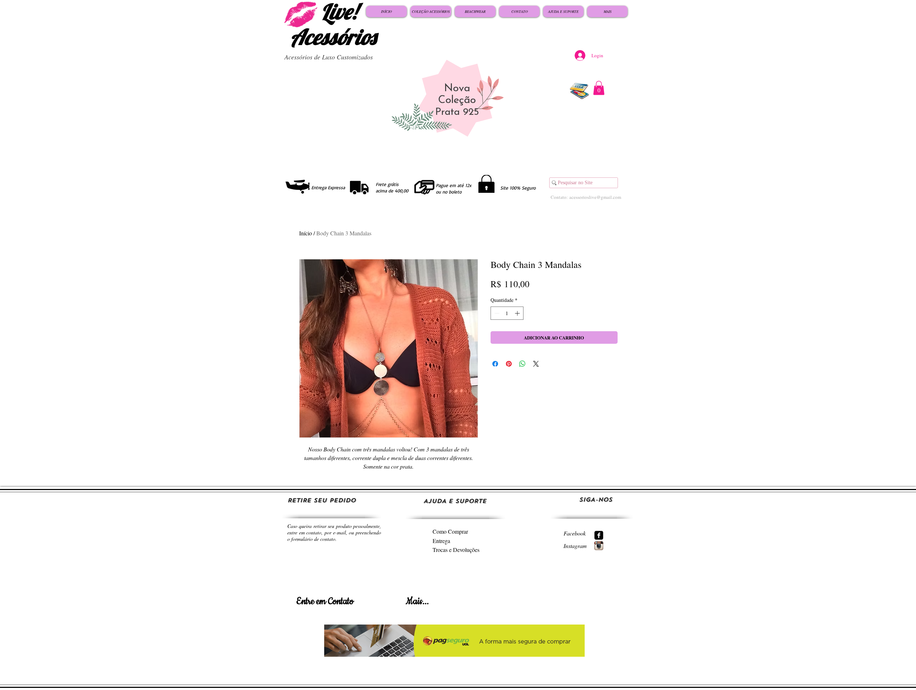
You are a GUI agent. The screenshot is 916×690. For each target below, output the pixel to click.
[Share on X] (536, 363)
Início (305, 233)
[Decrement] (496, 313)
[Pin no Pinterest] (509, 363)
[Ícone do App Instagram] (598, 545)
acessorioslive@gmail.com (595, 197)
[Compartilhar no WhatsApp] (522, 363)
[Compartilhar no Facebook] (495, 363)
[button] (599, 88)
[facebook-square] (598, 535)
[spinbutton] (507, 313)
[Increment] (517, 313)
